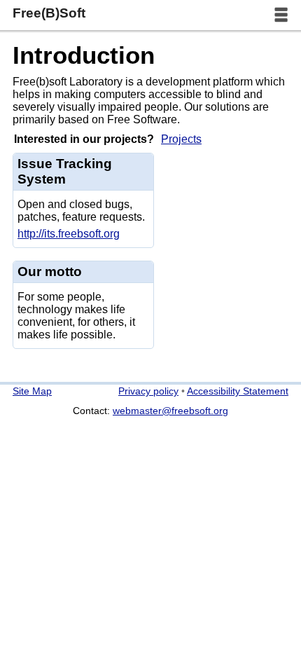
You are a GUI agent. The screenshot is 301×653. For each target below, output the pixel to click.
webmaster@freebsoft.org (170, 410)
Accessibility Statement (237, 391)
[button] (281, 15)
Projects (181, 139)
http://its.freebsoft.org (69, 234)
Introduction (84, 55)
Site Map (32, 391)
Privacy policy (148, 391)
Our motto (50, 271)
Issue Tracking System (65, 171)
